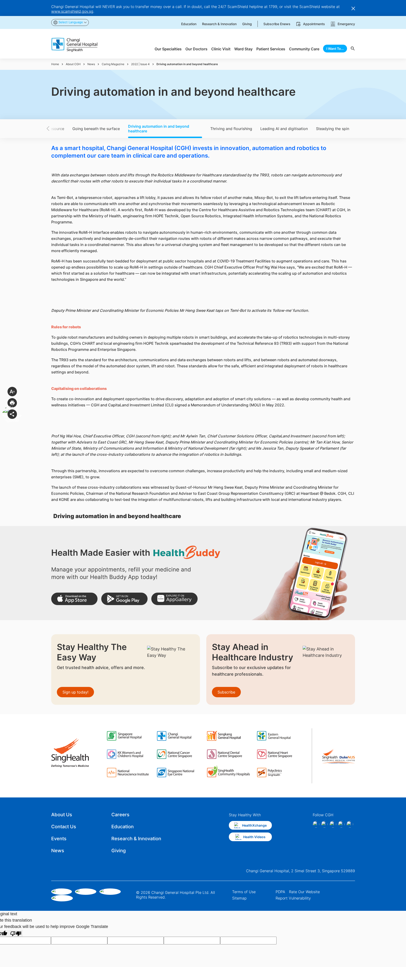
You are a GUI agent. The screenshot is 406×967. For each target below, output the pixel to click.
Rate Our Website (304, 891)
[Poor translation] (16, 933)
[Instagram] (324, 824)
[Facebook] (316, 824)
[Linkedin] (333, 824)
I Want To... (335, 49)
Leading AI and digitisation (284, 128)
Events (58, 838)
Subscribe (226, 692)
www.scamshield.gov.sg (72, 11)
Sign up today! (75, 692)
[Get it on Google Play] (124, 599)
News (91, 64)
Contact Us (63, 826)
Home (55, 64)
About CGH (73, 64)
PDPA (280, 891)
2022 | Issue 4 (140, 64)
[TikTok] (341, 824)
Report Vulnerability (293, 898)
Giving (118, 850)
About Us (61, 814)
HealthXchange (254, 825)
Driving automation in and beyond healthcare (158, 128)
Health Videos (254, 837)
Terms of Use (244, 891)
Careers (120, 814)
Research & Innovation (136, 838)
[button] (56, 128)
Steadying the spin (332, 128)
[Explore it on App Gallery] (174, 599)
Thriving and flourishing (231, 128)
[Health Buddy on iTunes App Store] (74, 599)
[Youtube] (350, 824)
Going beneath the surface (96, 128)
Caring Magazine (113, 64)
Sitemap (239, 898)
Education (122, 826)
